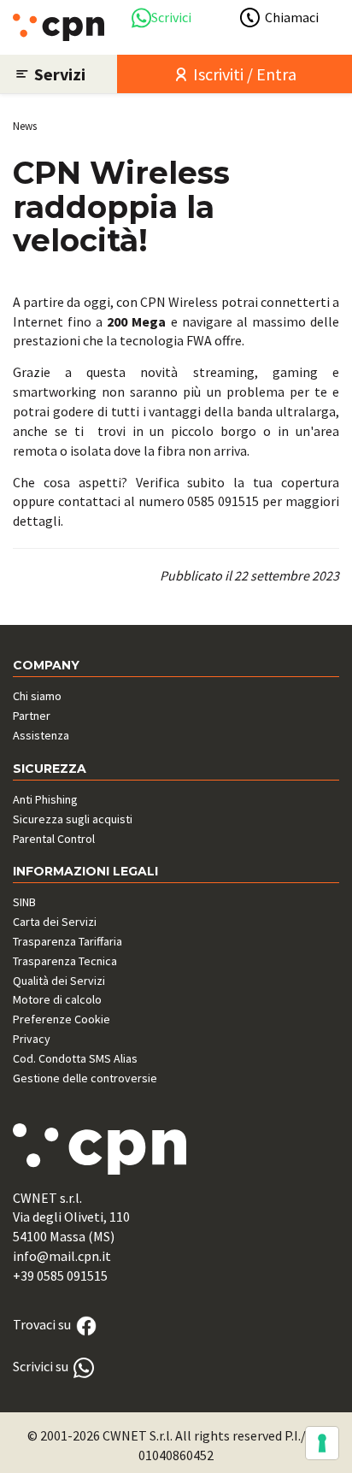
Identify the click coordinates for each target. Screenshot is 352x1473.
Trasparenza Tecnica (65, 961)
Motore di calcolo (57, 999)
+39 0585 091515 (60, 1275)
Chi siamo (37, 696)
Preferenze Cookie (61, 1019)
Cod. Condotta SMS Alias (75, 1058)
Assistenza (41, 735)
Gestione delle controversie (85, 1078)
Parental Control (54, 838)
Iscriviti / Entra (243, 74)
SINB (24, 902)
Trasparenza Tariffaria (67, 941)
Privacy (31, 1038)
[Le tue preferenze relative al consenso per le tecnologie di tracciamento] (322, 1443)
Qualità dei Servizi (59, 980)
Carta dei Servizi (55, 921)
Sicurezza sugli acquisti (72, 819)
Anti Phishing (45, 799)
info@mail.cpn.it (62, 1255)
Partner (31, 715)
